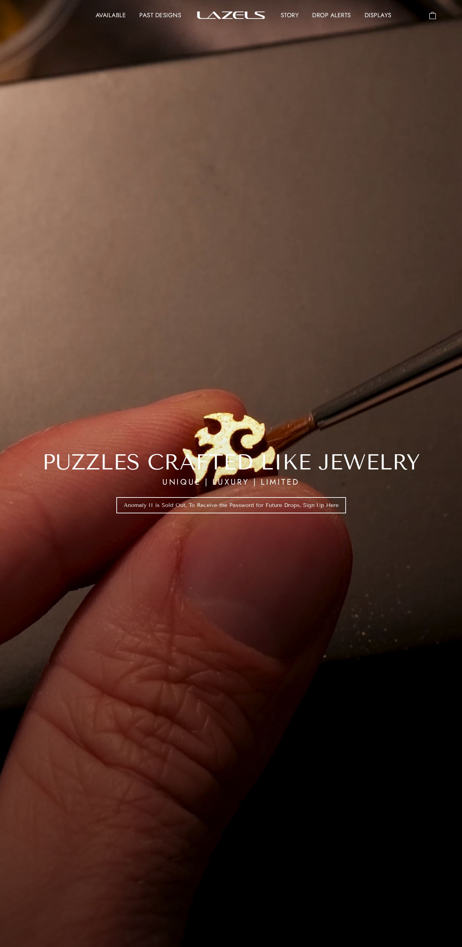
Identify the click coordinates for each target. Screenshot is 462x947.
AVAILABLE (111, 15)
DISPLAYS (378, 15)
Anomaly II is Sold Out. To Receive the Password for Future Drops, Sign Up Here (231, 505)
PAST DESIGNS (160, 15)
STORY (290, 15)
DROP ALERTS (331, 15)
